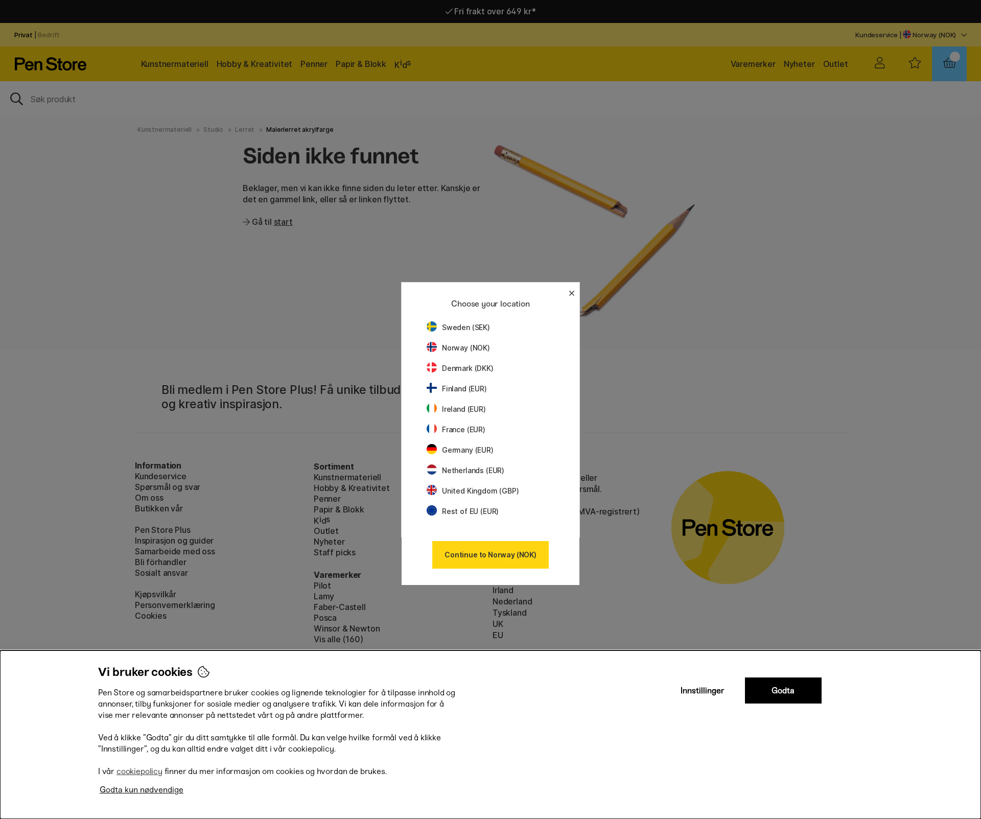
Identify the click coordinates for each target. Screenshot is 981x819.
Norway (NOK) (466, 347)
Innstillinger (703, 690)
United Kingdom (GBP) (480, 490)
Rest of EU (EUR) (470, 511)
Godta (783, 690)
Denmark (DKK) (468, 368)
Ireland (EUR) (464, 409)
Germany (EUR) (468, 450)
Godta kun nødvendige (141, 789)
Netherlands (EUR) (473, 470)
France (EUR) (463, 429)
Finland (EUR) (464, 388)
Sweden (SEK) (466, 327)
